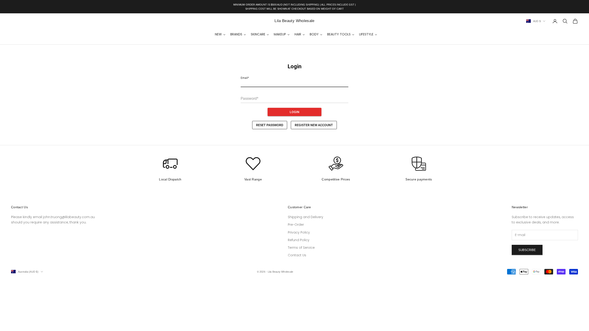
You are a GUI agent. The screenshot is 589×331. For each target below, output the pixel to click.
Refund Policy (298, 240)
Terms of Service (301, 247)
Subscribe (527, 250)
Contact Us (297, 255)
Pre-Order (296, 224)
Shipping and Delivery (305, 217)
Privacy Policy (299, 232)
